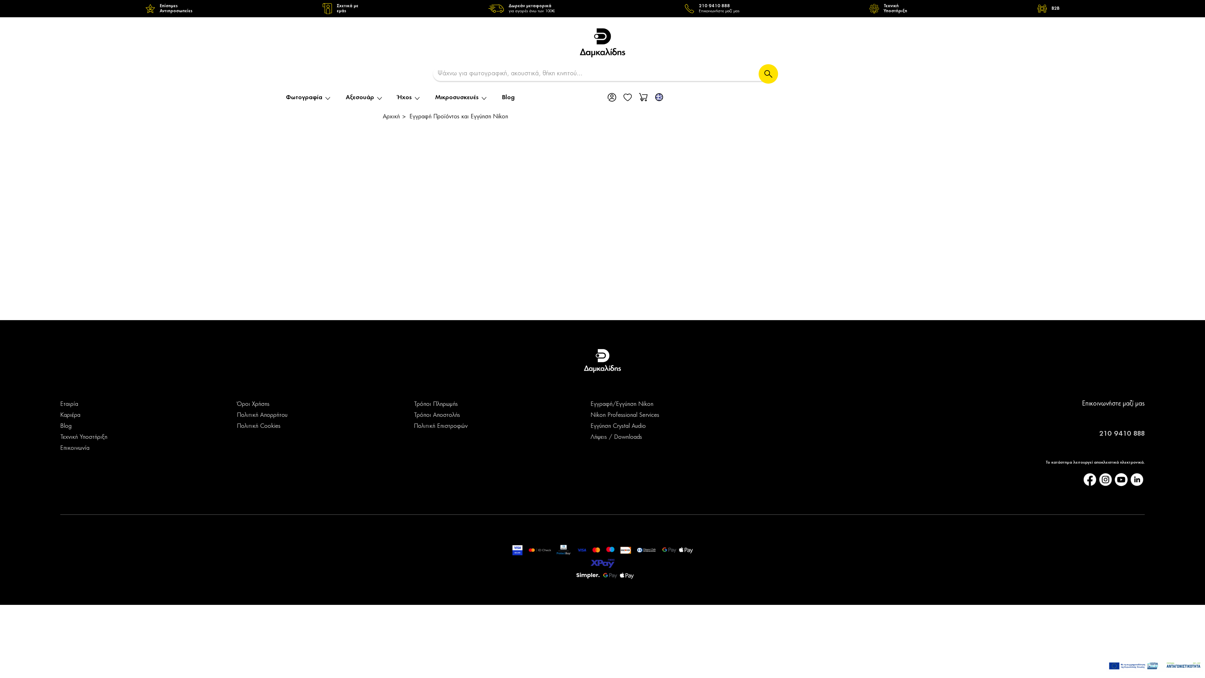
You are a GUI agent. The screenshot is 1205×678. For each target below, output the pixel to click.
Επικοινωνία (74, 448)
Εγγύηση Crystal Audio (618, 426)
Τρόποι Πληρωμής (436, 404)
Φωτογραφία (304, 97)
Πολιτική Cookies (259, 426)
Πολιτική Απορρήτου (262, 415)
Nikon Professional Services (625, 415)
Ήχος (405, 97)
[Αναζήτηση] (768, 74)
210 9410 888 (1122, 434)
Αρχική (391, 117)
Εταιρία (69, 404)
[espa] (1154, 666)
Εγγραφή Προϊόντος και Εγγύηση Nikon (459, 117)
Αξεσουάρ (360, 97)
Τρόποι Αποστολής (437, 415)
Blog (508, 97)
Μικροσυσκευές (457, 97)
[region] (602, 8)
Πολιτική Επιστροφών (441, 426)
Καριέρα (70, 415)
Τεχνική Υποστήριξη (83, 437)
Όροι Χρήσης (253, 404)
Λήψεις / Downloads (616, 437)
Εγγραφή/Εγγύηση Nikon (622, 404)
